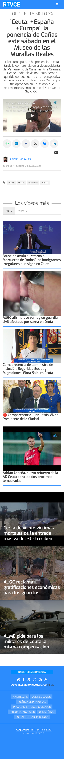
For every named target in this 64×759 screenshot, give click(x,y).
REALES (45, 183)
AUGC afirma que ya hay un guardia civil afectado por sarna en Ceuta (30, 319)
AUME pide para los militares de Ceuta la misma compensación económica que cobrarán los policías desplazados (29, 647)
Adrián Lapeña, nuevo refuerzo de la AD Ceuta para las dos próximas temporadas (30, 477)
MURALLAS (33, 183)
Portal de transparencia (32, 716)
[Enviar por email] (56, 152)
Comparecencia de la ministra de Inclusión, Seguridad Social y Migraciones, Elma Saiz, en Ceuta (28, 368)
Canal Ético (46, 711)
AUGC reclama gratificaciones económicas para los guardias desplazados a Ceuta (32, 590)
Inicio (50, 684)
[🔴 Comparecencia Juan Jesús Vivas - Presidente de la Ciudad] (32, 396)
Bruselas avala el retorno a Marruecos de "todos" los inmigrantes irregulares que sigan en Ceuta (32, 260)
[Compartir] (7, 143)
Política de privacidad (32, 701)
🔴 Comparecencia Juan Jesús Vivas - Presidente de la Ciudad (31, 417)
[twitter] (28, 679)
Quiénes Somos (41, 696)
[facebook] (24, 679)
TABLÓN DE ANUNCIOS (22, 711)
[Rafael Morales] (5, 159)
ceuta (11, 183)
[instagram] (34, 679)
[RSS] (45, 679)
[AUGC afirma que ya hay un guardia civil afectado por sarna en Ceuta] (32, 293)
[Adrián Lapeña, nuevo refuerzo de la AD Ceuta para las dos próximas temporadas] (32, 448)
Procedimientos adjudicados (32, 706)
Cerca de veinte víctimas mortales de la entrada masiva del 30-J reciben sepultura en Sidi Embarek (31, 536)
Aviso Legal (20, 696)
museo (21, 183)
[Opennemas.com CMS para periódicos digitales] (34, 731)
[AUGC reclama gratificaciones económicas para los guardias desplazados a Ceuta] (32, 573)
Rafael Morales (20, 159)
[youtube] (40, 679)
